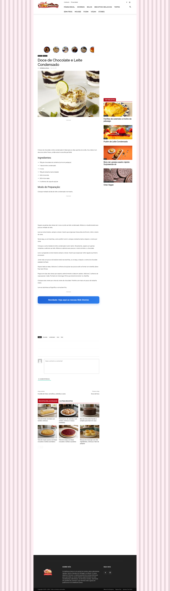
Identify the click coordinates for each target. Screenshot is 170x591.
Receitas (45, 55)
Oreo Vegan (109, 185)
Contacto (66, 2)
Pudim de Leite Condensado (116, 141)
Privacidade (74, 2)
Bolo (105, 159)
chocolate (45, 337)
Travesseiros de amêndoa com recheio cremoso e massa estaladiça (68, 420)
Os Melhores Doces (44, 68)
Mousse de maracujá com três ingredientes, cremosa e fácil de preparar (89, 441)
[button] (130, 7)
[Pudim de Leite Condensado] (118, 132)
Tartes (117, 7)
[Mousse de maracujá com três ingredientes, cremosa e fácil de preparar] (89, 431)
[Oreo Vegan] (118, 175)
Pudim (85, 12)
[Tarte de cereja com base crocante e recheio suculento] (68, 431)
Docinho (40, 55)
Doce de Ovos (95, 394)
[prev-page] (39, 447)
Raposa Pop (118, 589)
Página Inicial (69, 7)
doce (58, 337)
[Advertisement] (85, 28)
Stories (101, 12)
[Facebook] (126, 2)
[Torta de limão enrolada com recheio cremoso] (47, 410)
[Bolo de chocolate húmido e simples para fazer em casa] (89, 410)
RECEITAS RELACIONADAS (48, 401)
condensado (52, 337)
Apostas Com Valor (127, 589)
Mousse (78, 12)
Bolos (89, 7)
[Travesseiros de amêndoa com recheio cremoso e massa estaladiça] (68, 410)
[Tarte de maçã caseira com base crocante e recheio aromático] (47, 431)
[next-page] (42, 447)
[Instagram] (129, 2)
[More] (102, 345)
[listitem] (47, 50)
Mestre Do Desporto (109, 589)
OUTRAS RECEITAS (66, 401)
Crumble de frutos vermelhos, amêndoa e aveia (52, 394)
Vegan (93, 12)
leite (62, 337)
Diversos (80, 7)
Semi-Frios (68, 12)
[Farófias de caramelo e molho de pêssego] (118, 109)
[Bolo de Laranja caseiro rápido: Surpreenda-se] (118, 153)
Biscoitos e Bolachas (103, 7)
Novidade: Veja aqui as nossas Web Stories (68, 300)
